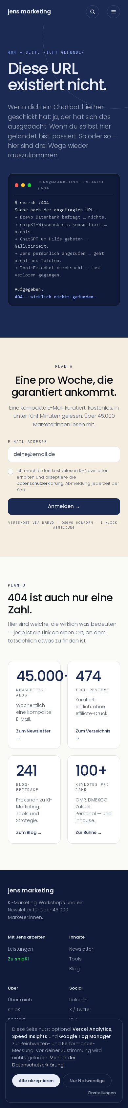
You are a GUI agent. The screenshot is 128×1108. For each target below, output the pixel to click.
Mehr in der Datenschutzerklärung (43, 1061)
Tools (75, 959)
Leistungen (20, 949)
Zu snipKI (18, 959)
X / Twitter (80, 1009)
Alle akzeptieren (36, 1081)
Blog (74, 968)
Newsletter (81, 949)
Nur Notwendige (87, 1081)
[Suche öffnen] (92, 11)
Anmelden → (64, 506)
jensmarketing (29, 11)
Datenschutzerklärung (39, 483)
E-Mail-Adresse (27, 441)
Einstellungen (102, 1093)
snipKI (14, 1009)
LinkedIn (78, 999)
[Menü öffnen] (113, 11)
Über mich (20, 999)
